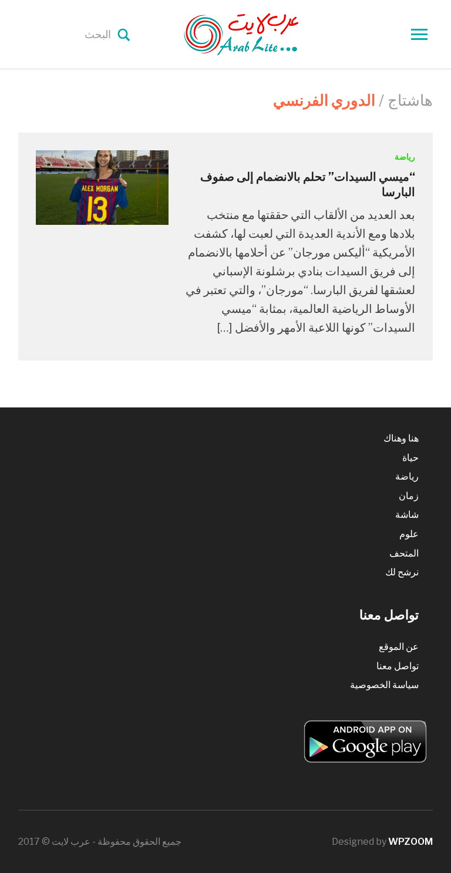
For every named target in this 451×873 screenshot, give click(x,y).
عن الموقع (399, 646)
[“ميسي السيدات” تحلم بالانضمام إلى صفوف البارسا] (102, 187)
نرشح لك (402, 572)
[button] (102, 187)
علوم (409, 534)
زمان (409, 495)
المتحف (404, 553)
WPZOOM (410, 841)
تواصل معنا (397, 666)
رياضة (405, 156)
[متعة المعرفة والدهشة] (271, 33)
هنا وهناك (401, 438)
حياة (410, 457)
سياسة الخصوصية (384, 684)
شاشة (407, 514)
